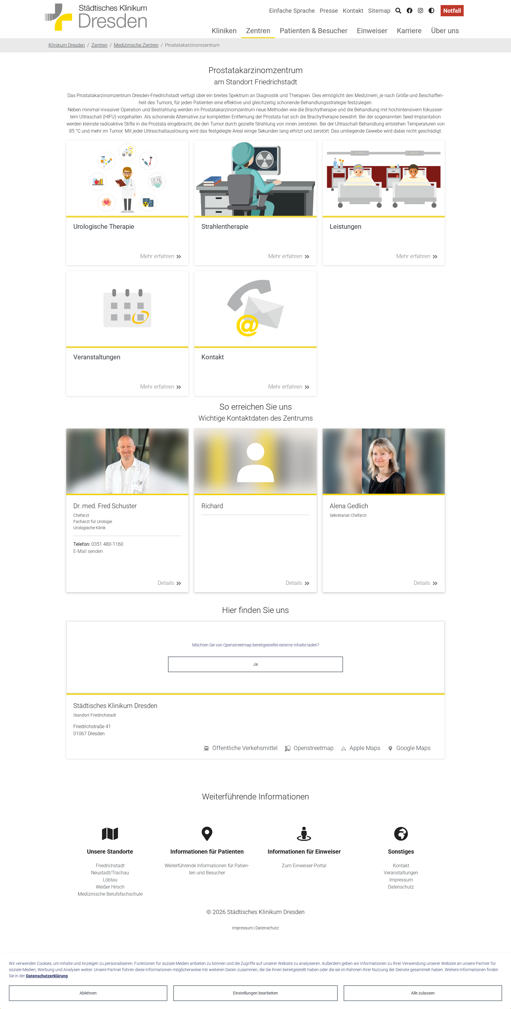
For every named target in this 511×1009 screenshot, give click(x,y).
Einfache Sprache (292, 10)
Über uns (445, 31)
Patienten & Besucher (313, 31)
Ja (255, 664)
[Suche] (398, 11)
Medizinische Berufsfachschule (110, 894)
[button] (409, 749)
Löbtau (110, 880)
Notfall (452, 10)
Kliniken (224, 31)
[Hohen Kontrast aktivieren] (431, 11)
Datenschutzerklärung (47, 975)
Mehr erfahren (157, 256)
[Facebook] (409, 11)
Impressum (401, 880)
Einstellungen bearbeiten (255, 993)
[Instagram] (420, 11)
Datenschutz (401, 887)
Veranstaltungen (401, 873)
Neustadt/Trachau (110, 873)
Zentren (258, 31)
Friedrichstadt (110, 865)
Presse (329, 10)
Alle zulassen (423, 993)
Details (166, 583)
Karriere (409, 31)
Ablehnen (88, 993)
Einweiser (372, 31)
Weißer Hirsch (110, 887)
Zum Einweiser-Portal (304, 865)
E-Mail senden (88, 551)
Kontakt (353, 10)
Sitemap (379, 10)
